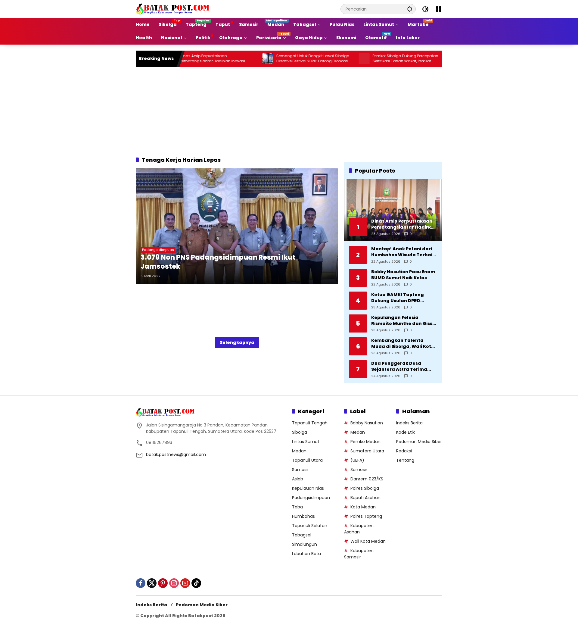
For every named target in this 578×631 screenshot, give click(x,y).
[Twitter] (152, 583)
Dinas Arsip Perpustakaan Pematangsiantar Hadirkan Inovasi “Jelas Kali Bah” (191, 59)
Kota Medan (363, 507)
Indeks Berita (409, 423)
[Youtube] (185, 583)
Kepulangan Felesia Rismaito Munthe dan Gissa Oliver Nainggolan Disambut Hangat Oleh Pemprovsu (403, 320)
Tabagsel (301, 535)
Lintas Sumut (305, 442)
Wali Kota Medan (368, 541)
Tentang (405, 460)
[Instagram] (174, 583)
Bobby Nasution (366, 423)
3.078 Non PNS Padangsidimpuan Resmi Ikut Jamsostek (218, 262)
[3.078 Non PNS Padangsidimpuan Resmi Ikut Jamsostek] (237, 226)
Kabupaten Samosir (359, 554)
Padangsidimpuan (158, 249)
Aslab (297, 479)
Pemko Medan (365, 442)
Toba (297, 507)
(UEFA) (357, 460)
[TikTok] (196, 583)
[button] (410, 9)
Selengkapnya (237, 342)
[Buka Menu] (438, 9)
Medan (299, 451)
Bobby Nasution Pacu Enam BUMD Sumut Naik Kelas (403, 275)
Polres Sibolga (364, 488)
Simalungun (304, 544)
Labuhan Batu (306, 554)
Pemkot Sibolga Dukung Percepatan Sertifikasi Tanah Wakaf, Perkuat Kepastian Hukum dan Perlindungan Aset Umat (389, 59)
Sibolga (299, 432)
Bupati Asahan (365, 498)
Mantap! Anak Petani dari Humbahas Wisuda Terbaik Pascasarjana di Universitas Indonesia (404, 252)
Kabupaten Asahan (359, 529)
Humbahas (303, 516)
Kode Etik (405, 432)
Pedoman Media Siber (419, 442)
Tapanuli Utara (307, 460)
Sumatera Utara (367, 451)
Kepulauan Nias (308, 488)
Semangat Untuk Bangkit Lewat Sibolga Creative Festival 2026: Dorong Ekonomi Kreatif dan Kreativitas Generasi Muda (291, 59)
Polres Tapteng (366, 516)
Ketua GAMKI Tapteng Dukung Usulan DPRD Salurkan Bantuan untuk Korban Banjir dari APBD (400, 298)
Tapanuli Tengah (310, 423)
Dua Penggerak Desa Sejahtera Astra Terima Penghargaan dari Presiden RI (404, 366)
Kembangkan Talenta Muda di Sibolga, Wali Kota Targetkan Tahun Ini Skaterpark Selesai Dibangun (402, 343)
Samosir (300, 470)
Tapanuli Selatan (309, 526)
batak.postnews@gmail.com (176, 454)
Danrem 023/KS (366, 479)
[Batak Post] (173, 9)
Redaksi (404, 451)
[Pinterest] (163, 583)
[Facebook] (140, 583)
